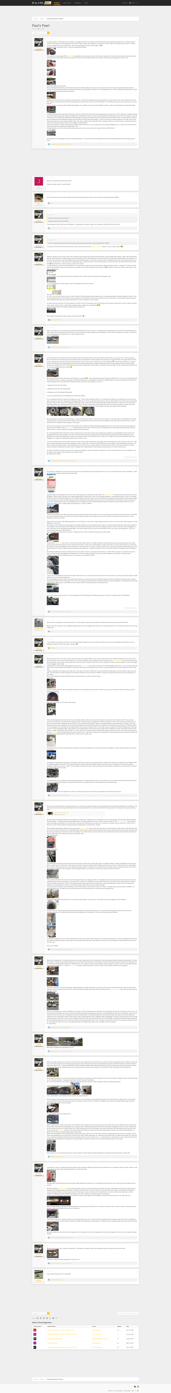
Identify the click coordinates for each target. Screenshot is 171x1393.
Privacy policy (127, 1390)
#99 (137, 1271)
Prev (35, 33)
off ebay (54, 732)
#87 (137, 327)
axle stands (85, 665)
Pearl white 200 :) (53, 1343)
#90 (137, 619)
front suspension (122, 821)
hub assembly (117, 660)
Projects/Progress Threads (100, 1338)
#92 (137, 656)
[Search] (137, 3)
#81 (137, 39)
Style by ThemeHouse (68, 1386)
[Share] (134, 39)
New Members (96, 1330)
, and (60, 795)
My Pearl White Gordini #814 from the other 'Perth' (62, 1347)
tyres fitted (73, 965)
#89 (137, 468)
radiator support (96, 246)
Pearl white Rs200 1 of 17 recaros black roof (60, 1330)
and (56, 319)
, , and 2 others (61, 144)
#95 (137, 1035)
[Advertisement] (85, 12)
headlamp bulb (109, 494)
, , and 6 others (60, 1263)
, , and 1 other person (63, 460)
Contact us (110, 1390)
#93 (137, 803)
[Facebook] (135, 1387)
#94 (137, 957)
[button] (60, 3)
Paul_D (35, 28)
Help (133, 1390)
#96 (137, 1059)
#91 (137, 639)
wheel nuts (61, 1130)
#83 (137, 194)
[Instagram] (138, 1387)
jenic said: (50, 214)
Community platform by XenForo (47, 1386)
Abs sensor (69, 427)
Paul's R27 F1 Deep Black (55, 1338)
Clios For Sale (96, 1334)
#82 (137, 178)
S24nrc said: (51, 240)
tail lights (70, 56)
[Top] (135, 1391)
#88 (137, 355)
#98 (137, 1245)
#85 (137, 236)
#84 (137, 211)
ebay (100, 1137)
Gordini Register (97, 1347)
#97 (137, 1164)
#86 (137, 253)
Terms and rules (118, 1390)
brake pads (83, 828)
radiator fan (58, 543)
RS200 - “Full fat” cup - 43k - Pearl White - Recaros (62, 1334)
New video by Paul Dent (62, 812)
